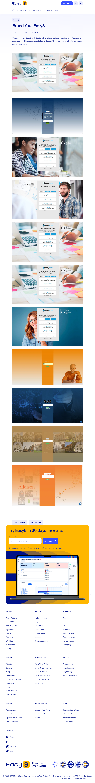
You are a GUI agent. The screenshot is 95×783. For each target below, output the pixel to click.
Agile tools (10, 630)
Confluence (39, 718)
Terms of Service (81, 779)
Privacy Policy (66, 779)
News (15, 20)
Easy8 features (11, 618)
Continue (48, 541)
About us (9, 664)
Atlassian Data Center (43, 710)
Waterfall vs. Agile (41, 664)
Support (38, 637)
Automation (10, 645)
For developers (68, 641)
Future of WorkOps (42, 679)
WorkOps (9, 641)
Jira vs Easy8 (11, 714)
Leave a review (11, 694)
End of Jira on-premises (43, 668)
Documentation (69, 637)
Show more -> (40, 683)
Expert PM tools (12, 622)
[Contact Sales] (76, 3)
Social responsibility (13, 679)
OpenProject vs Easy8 (14, 718)
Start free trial (67, 3)
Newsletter (10, 683)
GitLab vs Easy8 (12, 721)
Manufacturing (68, 668)
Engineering (67, 672)
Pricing (8, 649)
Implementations (41, 618)
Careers (9, 668)
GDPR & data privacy (71, 714)
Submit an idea (11, 691)
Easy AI (8, 633)
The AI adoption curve (43, 675)
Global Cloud (39, 630)
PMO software (36, 522)
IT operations (68, 664)
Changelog (67, 645)
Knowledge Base (12, 626)
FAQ (64, 626)
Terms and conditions (71, 710)
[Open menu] (81, 3)
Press (8, 687)
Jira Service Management (44, 714)
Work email (12, 537)
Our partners (11, 675)
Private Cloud (40, 633)
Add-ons (9, 637)
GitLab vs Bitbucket (42, 672)
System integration (70, 675)
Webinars (66, 630)
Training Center (68, 633)
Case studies (67, 622)
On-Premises (39, 626)
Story (8, 672)
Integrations (39, 622)
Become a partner (41, 641)
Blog (64, 618)
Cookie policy (68, 721)
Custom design (19, 522)
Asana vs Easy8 (11, 710)
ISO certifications (69, 718)
